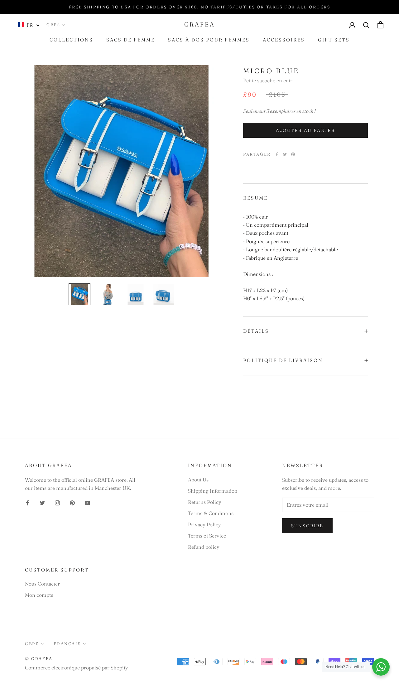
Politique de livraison (283, 360)
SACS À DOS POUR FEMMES (209, 40)
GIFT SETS (334, 40)
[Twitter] (285, 154)
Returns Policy (204, 502)
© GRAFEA (39, 658)
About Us (198, 479)
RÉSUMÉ (255, 198)
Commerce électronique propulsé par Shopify (76, 667)
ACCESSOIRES (284, 40)
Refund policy (203, 547)
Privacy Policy (204, 524)
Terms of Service (207, 536)
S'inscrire (307, 525)
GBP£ (53, 24)
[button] (29, 24)
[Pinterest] (293, 154)
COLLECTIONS (71, 40)
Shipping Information (213, 491)
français (67, 643)
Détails (256, 331)
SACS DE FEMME (130, 40)
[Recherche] (366, 25)
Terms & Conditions (210, 513)
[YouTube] (87, 502)
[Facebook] (277, 154)
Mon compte (39, 595)
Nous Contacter (42, 584)
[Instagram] (57, 502)
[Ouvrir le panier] (380, 24)
